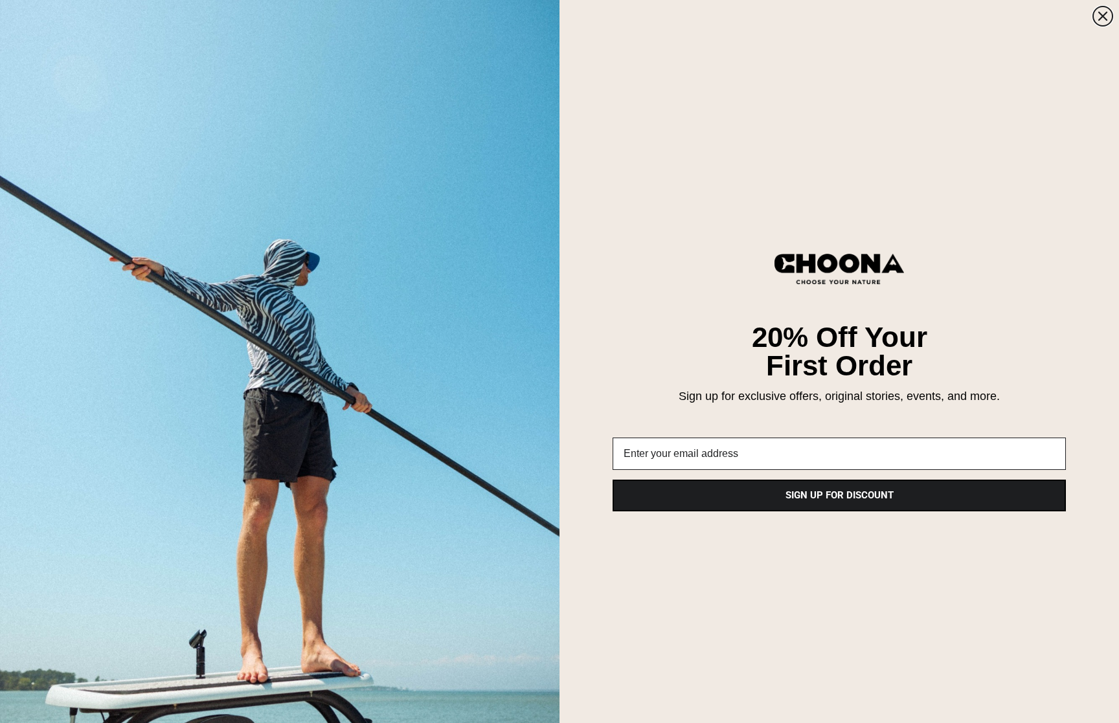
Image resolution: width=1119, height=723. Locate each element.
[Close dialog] (1103, 16)
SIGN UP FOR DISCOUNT (840, 495)
